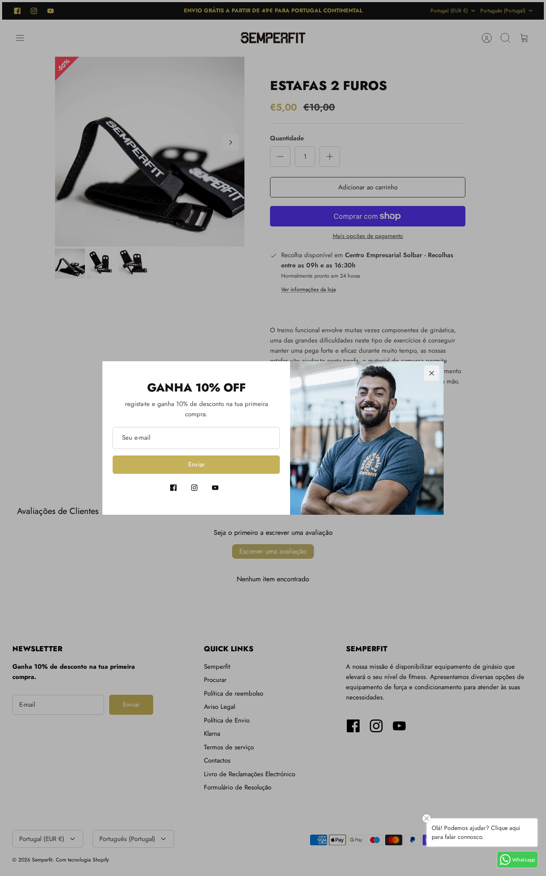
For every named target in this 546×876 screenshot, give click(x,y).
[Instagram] (194, 487)
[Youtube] (215, 487)
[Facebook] (173, 487)
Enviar (196, 464)
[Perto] (431, 373)
